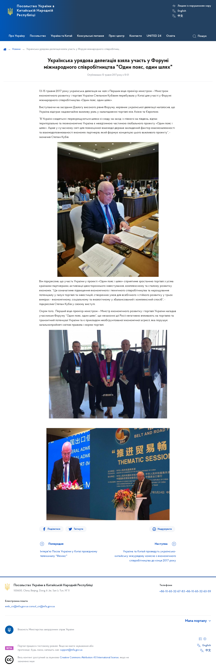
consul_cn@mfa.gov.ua (42, 606)
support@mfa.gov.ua (71, 650)
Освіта (170, 36)
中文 (180, 16)
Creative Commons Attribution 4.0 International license (89, 657)
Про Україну (17, 36)
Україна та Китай (61, 36)
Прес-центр (117, 36)
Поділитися (54, 529)
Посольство (38, 36)
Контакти (135, 36)
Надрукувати (165, 529)
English (182, 11)
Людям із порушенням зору (194, 6)
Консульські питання (90, 36)
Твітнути (78, 529)
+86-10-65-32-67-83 (172, 591)
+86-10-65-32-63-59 (198, 591)
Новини (16, 49)
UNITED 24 (154, 36)
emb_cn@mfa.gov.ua (16, 606)
